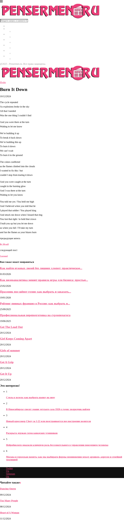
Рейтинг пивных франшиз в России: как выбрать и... (35, 303)
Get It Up (6, 373)
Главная (10, 26)
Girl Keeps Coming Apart (16, 338)
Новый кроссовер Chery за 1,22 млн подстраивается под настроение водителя (48, 421)
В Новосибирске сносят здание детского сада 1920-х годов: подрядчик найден (48, 409)
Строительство (13, 45)
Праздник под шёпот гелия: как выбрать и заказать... (35, 291)
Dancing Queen (8, 488)
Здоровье (10, 39)
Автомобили (12, 50)
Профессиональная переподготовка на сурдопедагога (35, 315)
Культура (10, 34)
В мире (9, 28)
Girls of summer (10, 350)
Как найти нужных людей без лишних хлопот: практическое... (41, 268)
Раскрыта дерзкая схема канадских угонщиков (32, 433)
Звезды (9, 56)
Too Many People (9, 500)
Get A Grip (7, 362)
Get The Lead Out (11, 327)
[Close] (1, 2)
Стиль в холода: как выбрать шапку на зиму (30, 397)
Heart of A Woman (9, 512)
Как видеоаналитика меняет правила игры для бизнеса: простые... (44, 280)
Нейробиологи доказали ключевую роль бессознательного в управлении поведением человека (57, 445)
